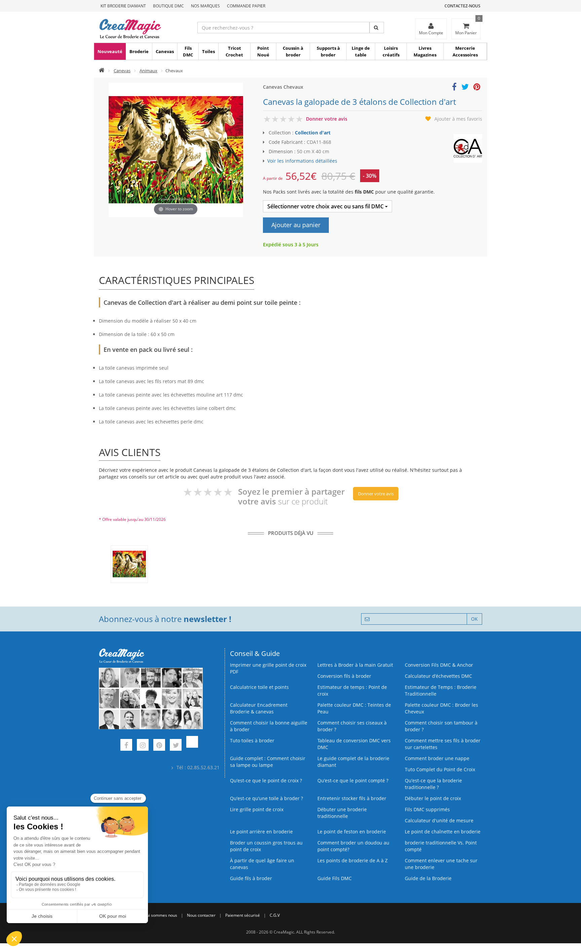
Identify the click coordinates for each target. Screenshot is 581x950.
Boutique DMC (168, 6)
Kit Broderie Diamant (123, 6)
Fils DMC (188, 51)
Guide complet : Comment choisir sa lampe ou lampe (267, 761)
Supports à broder (328, 51)
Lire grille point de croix (256, 809)
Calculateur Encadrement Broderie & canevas (258, 708)
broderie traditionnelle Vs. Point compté (441, 846)
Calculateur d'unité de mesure (439, 820)
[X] (176, 746)
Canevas (165, 51)
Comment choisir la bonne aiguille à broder (268, 726)
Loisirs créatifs (391, 51)
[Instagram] (143, 746)
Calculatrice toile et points (259, 687)
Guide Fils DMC (334, 878)
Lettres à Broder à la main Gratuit (355, 665)
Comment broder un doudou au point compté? (353, 846)
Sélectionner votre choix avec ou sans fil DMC (326, 206)
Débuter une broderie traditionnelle (342, 812)
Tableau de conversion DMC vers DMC (354, 743)
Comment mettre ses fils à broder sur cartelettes (442, 743)
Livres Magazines (425, 51)
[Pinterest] (159, 746)
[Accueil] (102, 71)
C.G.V (275, 915)
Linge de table (361, 51)
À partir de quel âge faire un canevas (262, 863)
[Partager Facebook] (454, 88)
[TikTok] (192, 746)
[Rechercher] (377, 27)
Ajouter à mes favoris (458, 119)
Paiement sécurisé (242, 915)
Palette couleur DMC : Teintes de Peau (354, 708)
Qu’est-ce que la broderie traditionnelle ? (433, 783)
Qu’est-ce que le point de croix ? (266, 780)
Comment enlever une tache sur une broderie (441, 863)
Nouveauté (110, 51)
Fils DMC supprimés (427, 809)
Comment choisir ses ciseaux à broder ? (352, 726)
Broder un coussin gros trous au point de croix (266, 846)
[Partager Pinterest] (476, 88)
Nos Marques (205, 6)
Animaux (148, 71)
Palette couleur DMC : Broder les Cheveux (441, 708)
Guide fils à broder (251, 878)
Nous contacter (201, 915)
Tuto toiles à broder (252, 740)
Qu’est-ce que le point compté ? (352, 780)
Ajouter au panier (295, 225)
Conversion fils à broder (344, 676)
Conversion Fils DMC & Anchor (439, 665)
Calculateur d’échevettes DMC (438, 676)
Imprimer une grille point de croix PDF (268, 668)
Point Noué (263, 51)
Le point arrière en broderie (261, 831)
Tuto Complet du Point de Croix (440, 769)
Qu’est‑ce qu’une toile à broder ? (266, 798)
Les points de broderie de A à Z (352, 860)
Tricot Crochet (234, 51)
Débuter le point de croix (433, 798)
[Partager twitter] (465, 88)
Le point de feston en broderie (351, 831)
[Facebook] (126, 746)
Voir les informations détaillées (302, 161)
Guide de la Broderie (428, 878)
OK (474, 619)
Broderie (139, 51)
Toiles (208, 51)
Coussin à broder (293, 51)
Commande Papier (246, 6)
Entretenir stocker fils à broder (351, 798)
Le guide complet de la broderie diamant (353, 761)
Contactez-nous (462, 6)
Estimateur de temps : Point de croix (352, 690)
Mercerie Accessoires (465, 51)
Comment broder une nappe (437, 758)
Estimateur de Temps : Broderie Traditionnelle (440, 690)
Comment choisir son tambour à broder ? (441, 726)
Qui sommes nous (160, 915)
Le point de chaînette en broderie (442, 831)
